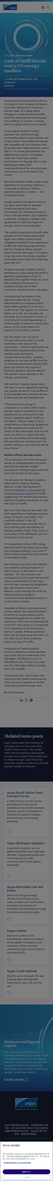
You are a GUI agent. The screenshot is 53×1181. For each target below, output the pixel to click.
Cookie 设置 (26, 1177)
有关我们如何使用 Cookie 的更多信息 (17, 1163)
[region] (26, 1161)
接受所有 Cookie (26, 1172)
